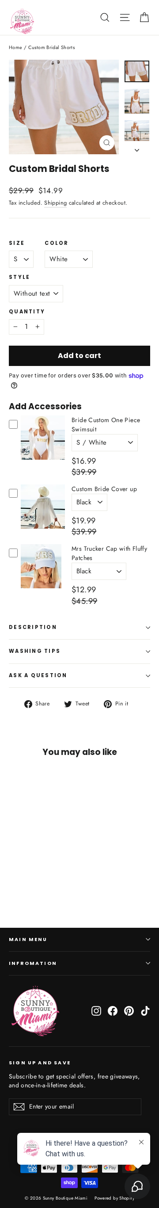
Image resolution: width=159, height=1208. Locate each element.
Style (19, 277)
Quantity (27, 312)
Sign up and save (40, 1062)
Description (33, 627)
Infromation (33, 963)
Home (16, 47)
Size (17, 243)
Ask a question (38, 675)
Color (56, 243)
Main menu (28, 939)
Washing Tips (35, 651)
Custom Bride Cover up (104, 488)
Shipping (55, 202)
